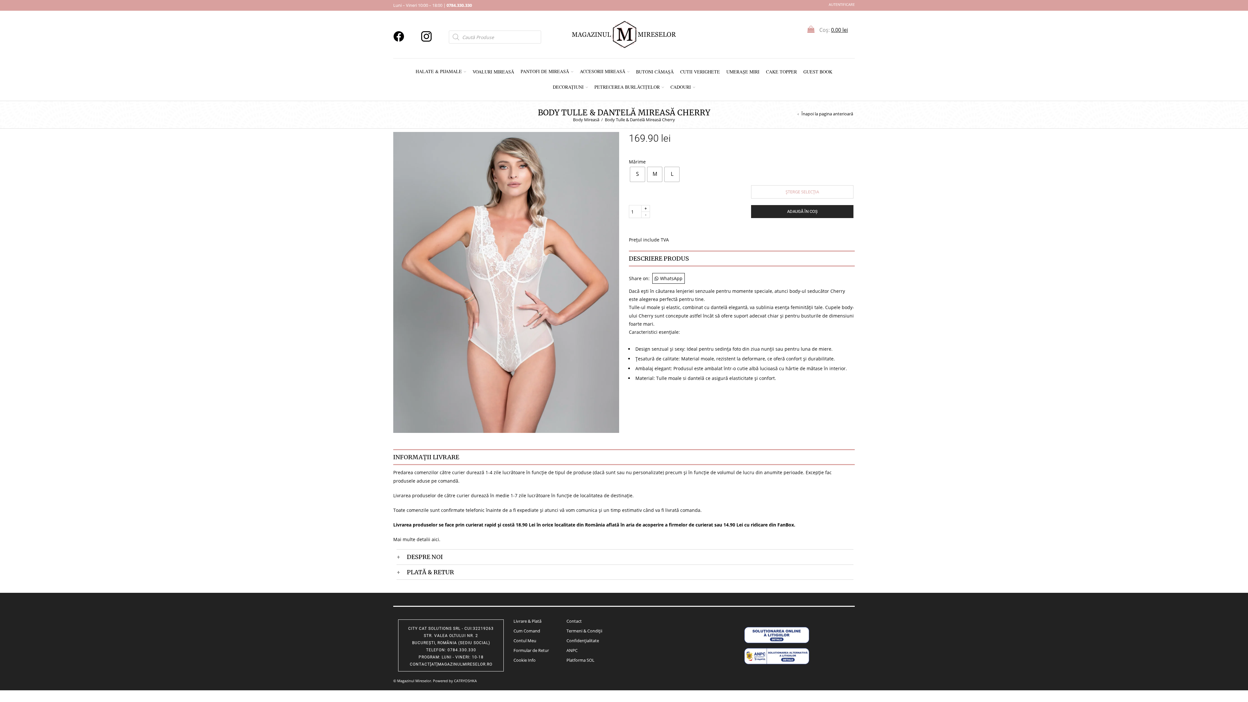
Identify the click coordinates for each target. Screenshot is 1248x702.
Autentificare (842, 4)
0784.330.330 (459, 5)
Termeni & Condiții (584, 631)
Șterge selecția (802, 192)
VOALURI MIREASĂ (493, 72)
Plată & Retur (430, 572)
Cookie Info (525, 660)
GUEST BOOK (817, 72)
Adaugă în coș (802, 211)
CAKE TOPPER (781, 72)
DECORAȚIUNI (568, 87)
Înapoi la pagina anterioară (827, 114)
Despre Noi (425, 557)
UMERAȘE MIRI (743, 72)
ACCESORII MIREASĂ (602, 71)
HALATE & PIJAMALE (439, 71)
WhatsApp (671, 278)
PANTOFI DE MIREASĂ (545, 71)
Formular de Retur (531, 650)
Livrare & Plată (527, 621)
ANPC (572, 650)
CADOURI (680, 87)
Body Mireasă (586, 120)
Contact (574, 621)
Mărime (637, 161)
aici (435, 539)
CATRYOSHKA (465, 680)
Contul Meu (525, 641)
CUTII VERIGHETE (700, 72)
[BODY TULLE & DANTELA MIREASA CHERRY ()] (506, 282)
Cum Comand (527, 631)
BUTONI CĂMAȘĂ (655, 72)
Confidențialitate (582, 641)
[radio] (637, 174)
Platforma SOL (580, 660)
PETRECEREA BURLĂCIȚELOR (627, 87)
